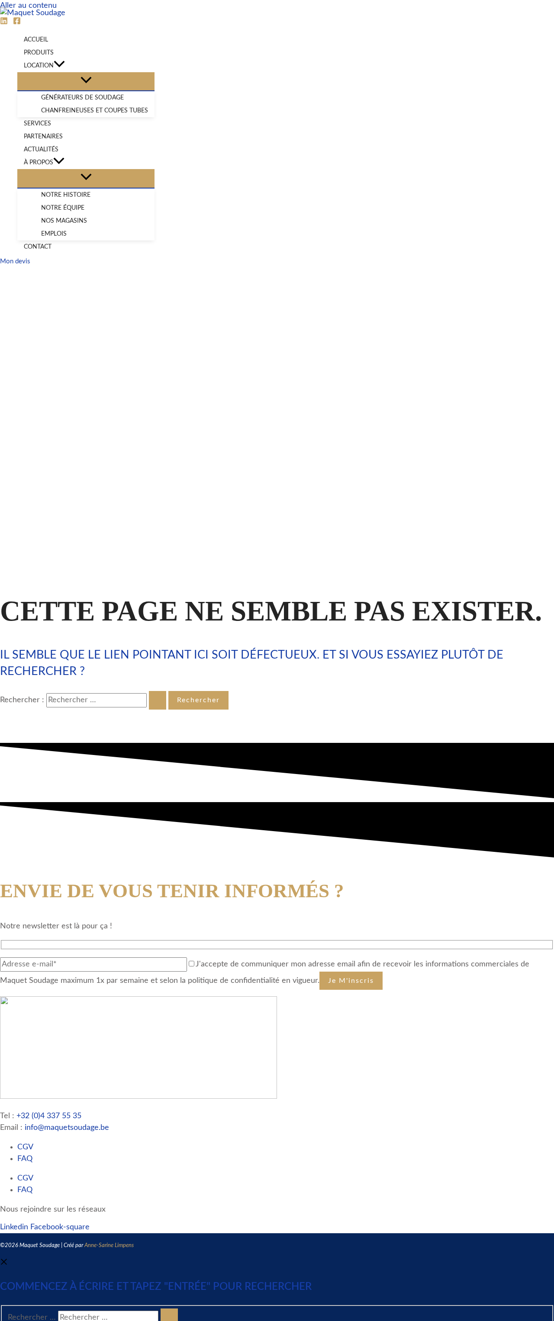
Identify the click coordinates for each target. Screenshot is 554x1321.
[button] (59, 65)
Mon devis (15, 261)
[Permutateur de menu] (86, 81)
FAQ (24, 1159)
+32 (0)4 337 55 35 (48, 1116)
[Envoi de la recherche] (157, 700)
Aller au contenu (28, 6)
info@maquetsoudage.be (67, 1128)
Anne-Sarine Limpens (109, 1245)
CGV (25, 1147)
